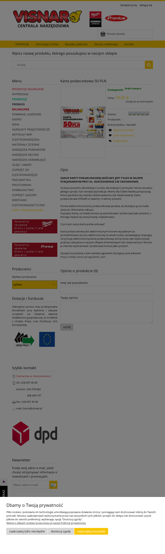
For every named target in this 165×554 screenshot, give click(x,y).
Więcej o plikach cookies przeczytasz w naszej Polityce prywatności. (46, 523)
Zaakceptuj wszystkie (91, 531)
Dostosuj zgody (61, 531)
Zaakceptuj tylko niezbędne (27, 531)
